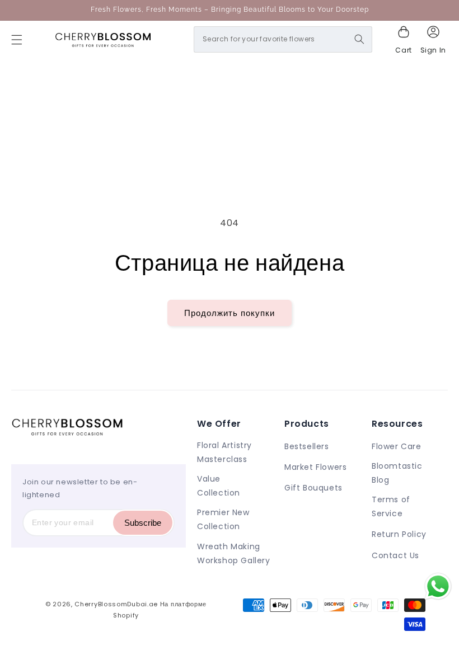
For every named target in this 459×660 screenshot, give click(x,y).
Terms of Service (391, 506)
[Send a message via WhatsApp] (438, 586)
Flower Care (396, 446)
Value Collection (218, 485)
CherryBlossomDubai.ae (116, 604)
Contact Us (395, 555)
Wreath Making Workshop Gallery (233, 553)
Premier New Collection (223, 519)
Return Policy (399, 534)
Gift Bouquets (313, 487)
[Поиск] (359, 39)
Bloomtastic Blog (397, 472)
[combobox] (283, 39)
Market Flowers (315, 467)
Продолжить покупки (229, 313)
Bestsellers (306, 446)
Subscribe (142, 522)
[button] (16, 39)
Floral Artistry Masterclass (224, 452)
